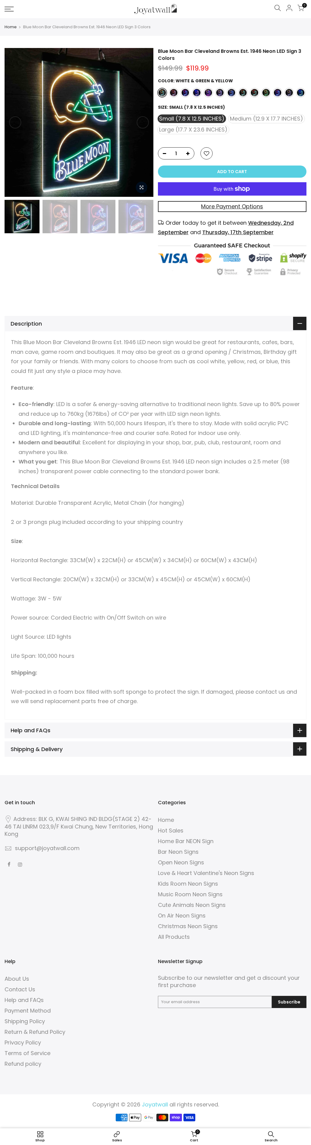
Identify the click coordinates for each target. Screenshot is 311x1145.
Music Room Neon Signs (190, 894)
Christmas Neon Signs (188, 926)
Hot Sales (170, 830)
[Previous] (15, 122)
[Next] (143, 122)
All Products (174, 937)
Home (11, 27)
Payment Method (28, 1010)
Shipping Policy (25, 1021)
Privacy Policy (23, 1042)
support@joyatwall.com (47, 848)
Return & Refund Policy (35, 1032)
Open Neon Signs (181, 862)
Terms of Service (27, 1053)
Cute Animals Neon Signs (192, 905)
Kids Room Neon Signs (188, 883)
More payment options (232, 206)
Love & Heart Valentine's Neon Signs (206, 873)
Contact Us (20, 989)
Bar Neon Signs (178, 852)
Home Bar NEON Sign (186, 841)
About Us (17, 979)
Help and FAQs (24, 1000)
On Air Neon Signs (182, 915)
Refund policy (23, 1064)
